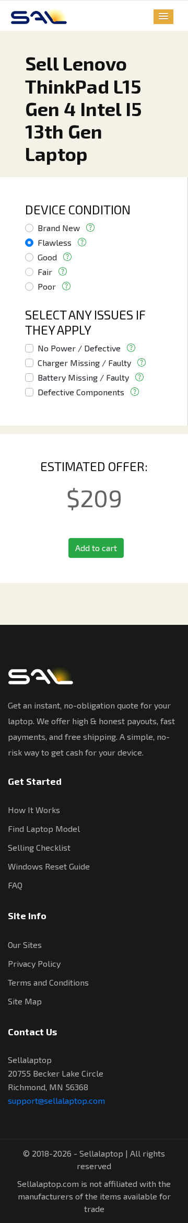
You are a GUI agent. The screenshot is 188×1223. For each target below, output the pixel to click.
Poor (47, 286)
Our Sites (25, 945)
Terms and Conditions (48, 982)
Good (47, 257)
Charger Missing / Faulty (84, 363)
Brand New (59, 228)
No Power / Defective (79, 348)
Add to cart (96, 548)
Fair (45, 272)
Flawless (55, 242)
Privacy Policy (34, 963)
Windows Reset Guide (49, 866)
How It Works (34, 810)
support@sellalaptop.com (56, 1100)
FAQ (15, 885)
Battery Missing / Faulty (83, 377)
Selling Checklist (39, 847)
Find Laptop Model (44, 828)
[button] (163, 16)
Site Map (25, 1001)
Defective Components (81, 392)
